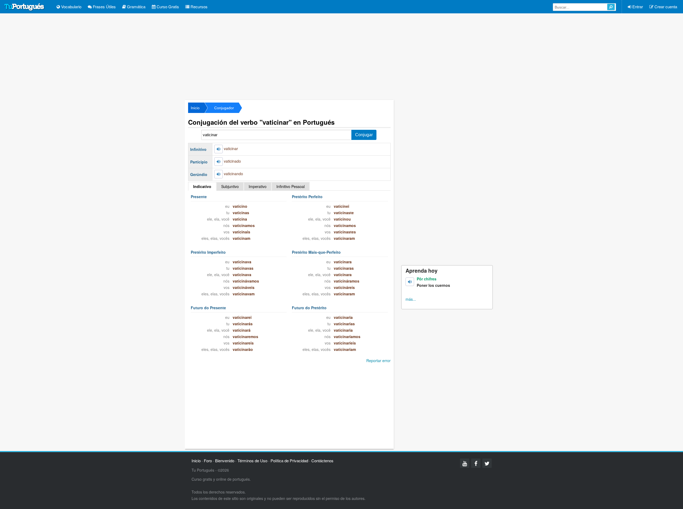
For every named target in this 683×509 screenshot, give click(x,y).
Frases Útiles (104, 6)
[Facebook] (476, 463)
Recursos (198, 6)
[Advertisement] (341, 56)
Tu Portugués (24, 7)
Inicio (195, 108)
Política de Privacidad (289, 460)
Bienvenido (224, 460)
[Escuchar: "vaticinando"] (218, 174)
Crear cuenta (665, 6)
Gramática (135, 6)
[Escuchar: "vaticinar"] (218, 149)
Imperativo (258, 186)
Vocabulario (70, 6)
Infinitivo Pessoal (290, 186)
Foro (208, 460)
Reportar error (378, 360)
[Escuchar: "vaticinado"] (218, 161)
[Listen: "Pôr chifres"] (410, 281)
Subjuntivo (230, 186)
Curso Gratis (167, 6)
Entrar (637, 6)
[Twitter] (487, 463)
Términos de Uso (252, 460)
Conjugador (224, 108)
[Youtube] (464, 463)
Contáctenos (322, 460)
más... (411, 299)
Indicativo (202, 186)
